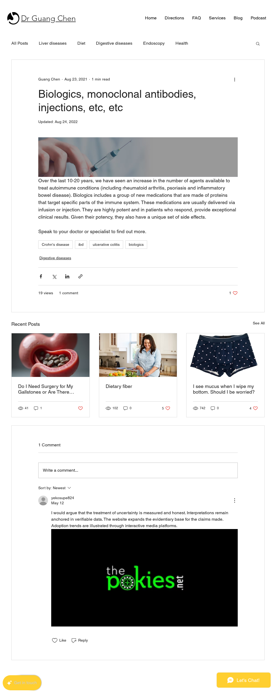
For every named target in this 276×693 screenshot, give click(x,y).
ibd (81, 244)
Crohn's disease (55, 244)
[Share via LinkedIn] (67, 276)
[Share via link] (80, 276)
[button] (257, 43)
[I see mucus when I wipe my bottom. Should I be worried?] (225, 355)
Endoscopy (154, 43)
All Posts (19, 43)
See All (259, 323)
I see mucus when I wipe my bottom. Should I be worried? (224, 389)
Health (181, 43)
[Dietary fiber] (138, 355)
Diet (81, 43)
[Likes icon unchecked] (54, 640)
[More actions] (234, 79)
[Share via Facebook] (40, 276)
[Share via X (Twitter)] (54, 276)
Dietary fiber (119, 386)
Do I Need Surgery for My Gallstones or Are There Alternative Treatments (45, 389)
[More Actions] (234, 500)
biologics (136, 244)
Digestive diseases (114, 43)
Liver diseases (53, 43)
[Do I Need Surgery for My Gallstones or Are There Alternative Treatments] (50, 355)
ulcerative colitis (106, 244)
